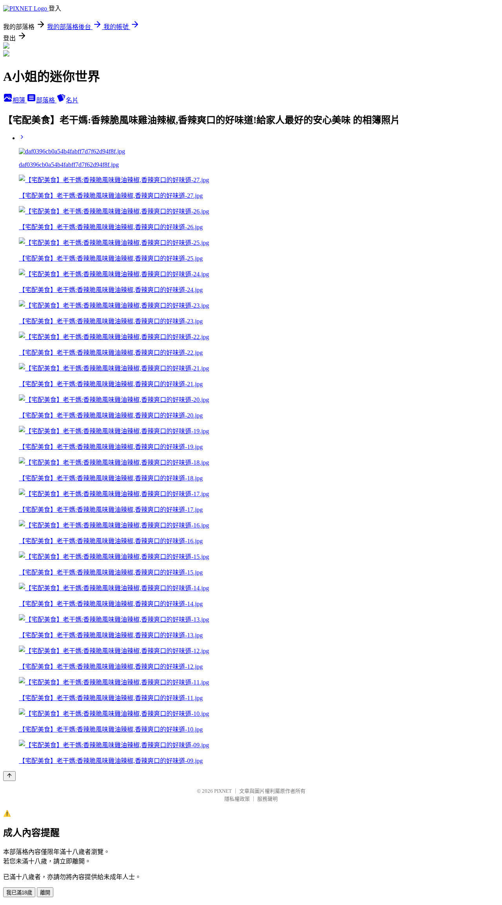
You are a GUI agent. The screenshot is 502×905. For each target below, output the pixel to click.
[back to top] (9, 776)
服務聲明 (267, 799)
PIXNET (223, 791)
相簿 (20, 100)
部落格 (46, 100)
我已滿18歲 (19, 893)
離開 (45, 893)
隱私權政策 (237, 799)
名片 (72, 100)
